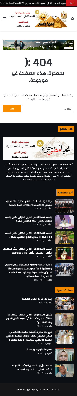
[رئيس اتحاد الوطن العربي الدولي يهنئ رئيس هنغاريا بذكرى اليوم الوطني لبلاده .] (64, 222)
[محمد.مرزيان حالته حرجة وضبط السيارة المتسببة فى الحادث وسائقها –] (64, 370)
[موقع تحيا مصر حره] (38, 18)
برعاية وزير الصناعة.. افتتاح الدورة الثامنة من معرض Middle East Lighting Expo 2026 (29, 203)
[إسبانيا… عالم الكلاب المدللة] (64, 303)
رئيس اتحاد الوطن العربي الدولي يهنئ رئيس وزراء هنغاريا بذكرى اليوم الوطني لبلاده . (28, 235)
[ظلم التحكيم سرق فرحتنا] (64, 354)
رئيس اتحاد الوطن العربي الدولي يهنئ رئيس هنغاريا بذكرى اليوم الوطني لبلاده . (28, 219)
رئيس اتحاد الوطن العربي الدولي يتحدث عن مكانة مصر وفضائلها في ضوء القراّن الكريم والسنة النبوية (29, 318)
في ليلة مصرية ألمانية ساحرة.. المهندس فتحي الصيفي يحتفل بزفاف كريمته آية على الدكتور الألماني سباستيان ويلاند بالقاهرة (29, 336)
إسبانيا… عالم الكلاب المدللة (37, 299)
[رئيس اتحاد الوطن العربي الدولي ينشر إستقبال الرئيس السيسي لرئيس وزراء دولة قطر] (64, 253)
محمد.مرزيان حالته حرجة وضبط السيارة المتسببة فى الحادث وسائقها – (32, 367)
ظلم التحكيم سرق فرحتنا (39, 349)
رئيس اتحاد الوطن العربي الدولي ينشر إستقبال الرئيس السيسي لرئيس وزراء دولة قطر (27, 251)
